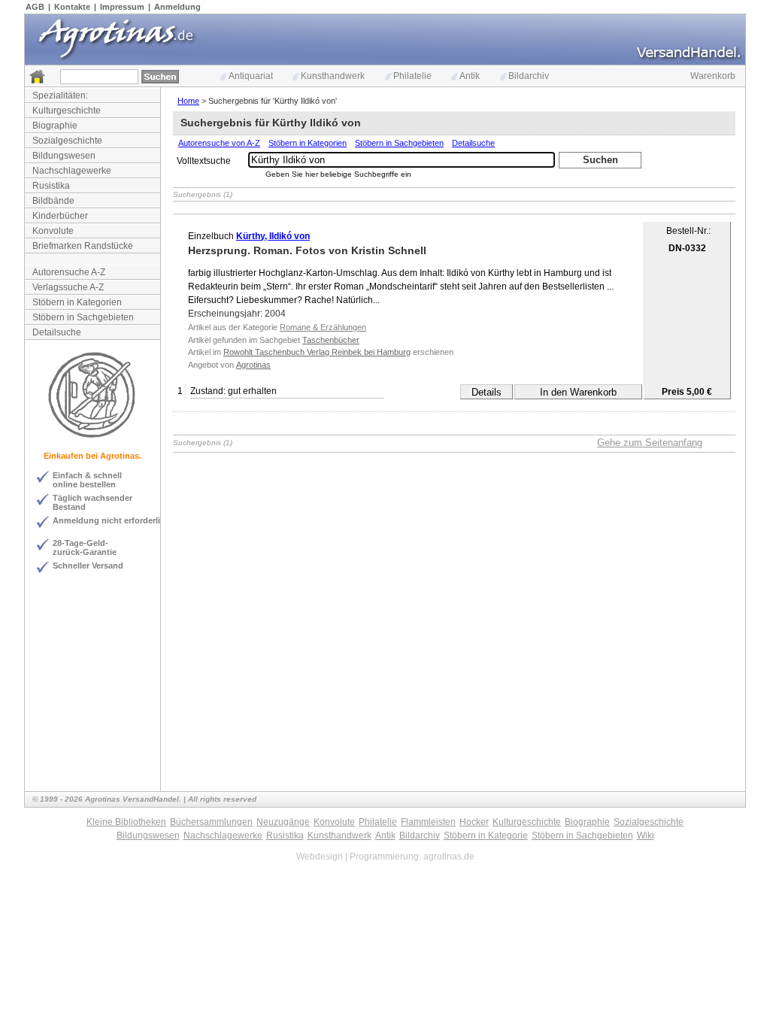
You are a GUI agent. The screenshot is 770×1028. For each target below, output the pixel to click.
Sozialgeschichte (67, 140)
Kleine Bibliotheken (126, 822)
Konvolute (53, 231)
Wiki (645, 835)
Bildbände (53, 201)
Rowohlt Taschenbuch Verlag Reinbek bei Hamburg (317, 351)
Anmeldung (177, 6)
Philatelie (412, 76)
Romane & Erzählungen (323, 327)
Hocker (474, 822)
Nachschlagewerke (71, 170)
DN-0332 (687, 248)
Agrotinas (253, 364)
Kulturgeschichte (66, 110)
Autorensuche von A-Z (219, 142)
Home (188, 100)
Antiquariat (251, 76)
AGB (35, 6)
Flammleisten (428, 822)
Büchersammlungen (211, 822)
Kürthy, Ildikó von (273, 236)
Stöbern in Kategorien (77, 302)
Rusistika (51, 185)
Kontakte (72, 6)
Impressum (122, 6)
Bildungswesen (63, 155)
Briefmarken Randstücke (82, 246)
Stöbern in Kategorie (486, 835)
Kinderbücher (60, 216)
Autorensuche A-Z (68, 272)
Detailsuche (56, 332)
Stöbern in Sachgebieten (83, 317)
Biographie (54, 125)
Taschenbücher (330, 339)
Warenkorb (712, 76)
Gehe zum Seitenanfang (649, 442)
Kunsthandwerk (333, 76)
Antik (469, 76)
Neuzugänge (283, 822)
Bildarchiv (528, 76)
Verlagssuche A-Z (68, 287)
